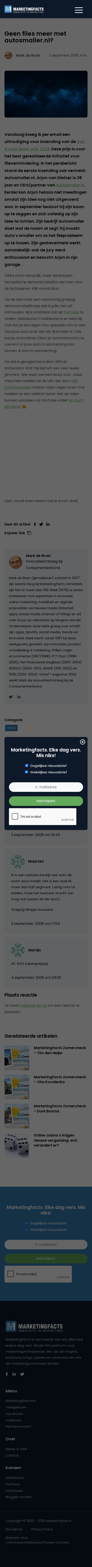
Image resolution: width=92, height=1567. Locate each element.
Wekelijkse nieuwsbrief (48, 772)
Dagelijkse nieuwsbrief (48, 766)
